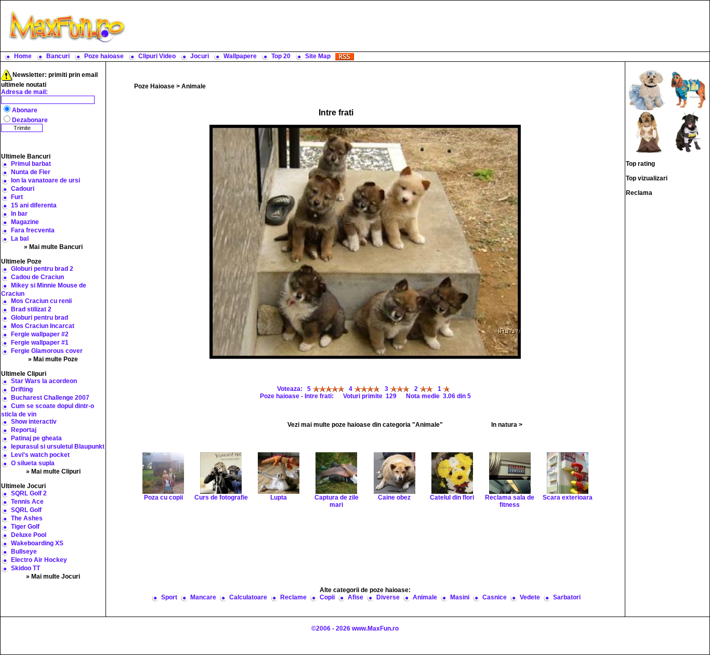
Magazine (25, 222)
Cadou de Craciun (37, 277)
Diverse (388, 597)
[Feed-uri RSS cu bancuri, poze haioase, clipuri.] (344, 56)
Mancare (203, 597)
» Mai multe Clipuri (53, 471)
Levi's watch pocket (40, 455)
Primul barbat (31, 163)
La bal (20, 238)
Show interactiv (34, 421)
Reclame (293, 597)
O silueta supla (33, 463)
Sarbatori (567, 597)
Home (23, 56)
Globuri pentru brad (39, 317)
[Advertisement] (420, 26)
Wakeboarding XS (37, 543)
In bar (19, 213)
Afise (355, 597)
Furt (17, 197)
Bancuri (58, 56)
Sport (169, 597)
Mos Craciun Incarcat (42, 326)
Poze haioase (104, 56)
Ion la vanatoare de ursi (45, 180)
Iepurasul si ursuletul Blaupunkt (57, 446)
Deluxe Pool (28, 535)
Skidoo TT (25, 568)
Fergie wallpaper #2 (40, 334)
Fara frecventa (33, 230)
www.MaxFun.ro (375, 628)
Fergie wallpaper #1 (40, 342)
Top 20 (281, 56)
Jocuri (199, 56)
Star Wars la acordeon (44, 381)
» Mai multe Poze (53, 359)
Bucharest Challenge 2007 (50, 397)
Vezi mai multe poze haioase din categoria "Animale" (365, 424)
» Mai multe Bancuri (53, 247)
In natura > (506, 424)
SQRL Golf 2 (29, 493)
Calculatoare (248, 597)
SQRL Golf (26, 510)
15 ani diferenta (34, 205)
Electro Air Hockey (39, 560)
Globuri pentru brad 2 (42, 268)
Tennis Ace (27, 501)
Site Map (318, 56)
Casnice (494, 597)
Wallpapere (240, 56)
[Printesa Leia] (646, 131)
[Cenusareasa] (646, 90)
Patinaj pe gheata (36, 438)
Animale (193, 86)
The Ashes (27, 518)
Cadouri (22, 188)
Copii (327, 597)
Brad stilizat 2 (31, 309)
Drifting (22, 389)
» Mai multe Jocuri (53, 576)
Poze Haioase (154, 86)
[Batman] (688, 131)
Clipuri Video (157, 56)
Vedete (530, 597)
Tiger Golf (25, 526)
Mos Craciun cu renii (41, 301)
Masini (459, 597)
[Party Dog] (688, 90)
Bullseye (24, 551)
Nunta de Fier (30, 172)
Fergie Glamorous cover (47, 351)
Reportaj (23, 430)
